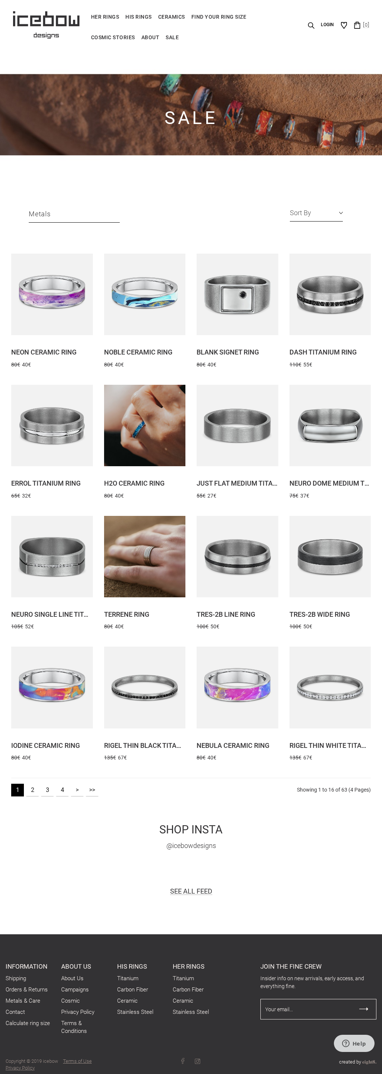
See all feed (191, 891)
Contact (15, 1012)
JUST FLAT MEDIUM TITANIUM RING (237, 483)
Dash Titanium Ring (323, 352)
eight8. (369, 1061)
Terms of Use (77, 1061)
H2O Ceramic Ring (134, 483)
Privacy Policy (77, 1012)
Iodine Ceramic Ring (45, 745)
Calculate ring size (28, 1023)
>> (92, 789)
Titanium (127, 978)
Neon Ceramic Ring (43, 352)
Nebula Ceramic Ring (233, 745)
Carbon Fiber (132, 989)
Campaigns (75, 989)
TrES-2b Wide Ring (319, 614)
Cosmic (70, 1000)
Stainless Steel (135, 1012)
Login (327, 24)
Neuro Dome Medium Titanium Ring (330, 483)
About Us (72, 978)
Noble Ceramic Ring (138, 352)
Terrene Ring (126, 614)
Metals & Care (23, 1000)
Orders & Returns (27, 989)
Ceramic (127, 1000)
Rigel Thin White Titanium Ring (330, 745)
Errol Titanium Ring (46, 483)
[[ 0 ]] (357, 25)
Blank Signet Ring (228, 352)
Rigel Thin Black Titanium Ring (145, 745)
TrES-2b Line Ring (226, 614)
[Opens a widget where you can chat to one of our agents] (354, 1044)
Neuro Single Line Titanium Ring (52, 614)
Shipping (16, 978)
